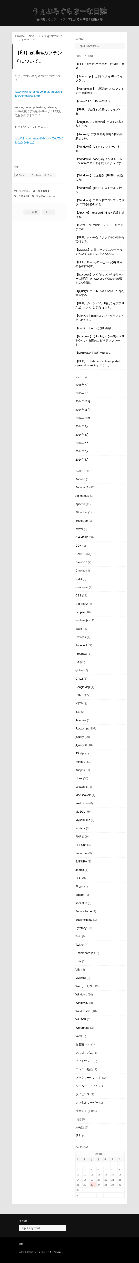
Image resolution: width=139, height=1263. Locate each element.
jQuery (79, 736)
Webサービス (84, 986)
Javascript (82, 728)
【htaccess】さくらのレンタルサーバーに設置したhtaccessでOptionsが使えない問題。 (99, 278)
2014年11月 (82, 409)
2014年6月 (82, 451)
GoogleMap (82, 687)
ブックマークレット (88, 1077)
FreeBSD (81, 653)
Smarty (80, 894)
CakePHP (81, 537)
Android (80, 479)
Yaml (78, 1036)
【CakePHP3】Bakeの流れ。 (94, 101)
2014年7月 (82, 443)
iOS (77, 712)
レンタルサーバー (86, 1102)
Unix (78, 961)
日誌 (78, 1119)
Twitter (79, 944)
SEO (78, 878)
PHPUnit (80, 845)
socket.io (81, 903)
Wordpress (82, 1027)
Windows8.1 (83, 1011)
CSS (78, 595)
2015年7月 (82, 384)
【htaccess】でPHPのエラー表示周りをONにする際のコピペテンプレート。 (99, 340)
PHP (78, 836)
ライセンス (82, 1094)
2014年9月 (82, 426)
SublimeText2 (83, 919)
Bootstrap (81, 520)
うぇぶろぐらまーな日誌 (69, 11)
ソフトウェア (84, 1061)
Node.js (80, 828)
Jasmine (80, 720)
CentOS (80, 554)
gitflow (42, 196)
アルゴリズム (84, 1052)
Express (80, 637)
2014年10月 (82, 418)
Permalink (24, 196)
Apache (80, 504)
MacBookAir (83, 795)
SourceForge (83, 911)
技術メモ (51, 196)
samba (79, 869)
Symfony (81, 928)
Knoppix (80, 770)
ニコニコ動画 (84, 1069)
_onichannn (43, 191)
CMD (78, 579)
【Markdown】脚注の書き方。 (94, 353)
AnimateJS (82, 495)
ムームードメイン (86, 1086)
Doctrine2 (81, 603)
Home (30, 36)
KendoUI (80, 761)
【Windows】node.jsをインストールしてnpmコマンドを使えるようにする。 (98, 163)
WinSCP (80, 1019)
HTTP (79, 703)
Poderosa (81, 853)
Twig (78, 936)
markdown (81, 803)
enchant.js (81, 620)
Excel (79, 628)
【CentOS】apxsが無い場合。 (95, 328)
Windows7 (81, 1002)
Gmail (79, 678)
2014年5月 (82, 459)
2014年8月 (82, 434)
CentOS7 (81, 562)
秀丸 (78, 1135)
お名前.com (82, 1044)
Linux (78, 778)
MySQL (80, 811)
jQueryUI (81, 745)
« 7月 (79, 1195)
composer (81, 587)
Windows (81, 994)
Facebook (81, 645)
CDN (78, 545)
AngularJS (81, 487)
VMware (80, 978)
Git (37, 196)
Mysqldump (82, 820)
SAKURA (81, 861)
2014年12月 (82, 401)
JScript (79, 753)
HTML (79, 695)
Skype (79, 886)
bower (79, 529)
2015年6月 (82, 393)
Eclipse (80, 612)
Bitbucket (81, 512)
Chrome (80, 570)
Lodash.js (81, 786)
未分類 (79, 1127)
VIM (78, 969)
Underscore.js (84, 953)
